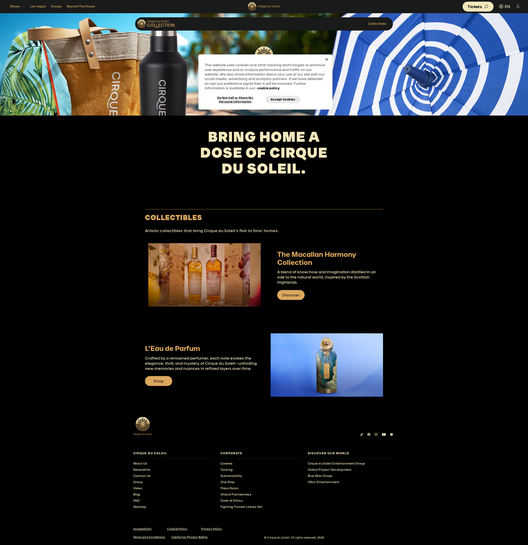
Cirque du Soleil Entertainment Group (336, 463)
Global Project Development (330, 470)
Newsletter (142, 470)
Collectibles (377, 24)
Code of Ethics (231, 501)
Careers (226, 463)
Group (138, 482)
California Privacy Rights (189, 537)
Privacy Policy (211, 529)
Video (137, 488)
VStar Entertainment (323, 482)
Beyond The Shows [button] (81, 6)
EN (507, 6)
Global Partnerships (235, 494)
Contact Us (142, 476)
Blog (136, 494)
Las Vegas (38, 6)
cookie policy (268, 88)
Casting (226, 470)
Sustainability (231, 476)
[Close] (326, 59)
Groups (56, 6)
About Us (140, 463)
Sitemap (139, 507)
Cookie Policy (177, 529)
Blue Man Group (320, 476)
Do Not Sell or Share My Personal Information (235, 99)
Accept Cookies (283, 99)
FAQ (136, 501)
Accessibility (142, 529)
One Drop (227, 482)
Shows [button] (15, 6)
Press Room (229, 488)
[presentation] (174, 453)
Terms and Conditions (149, 537)
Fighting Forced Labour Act (241, 507)
